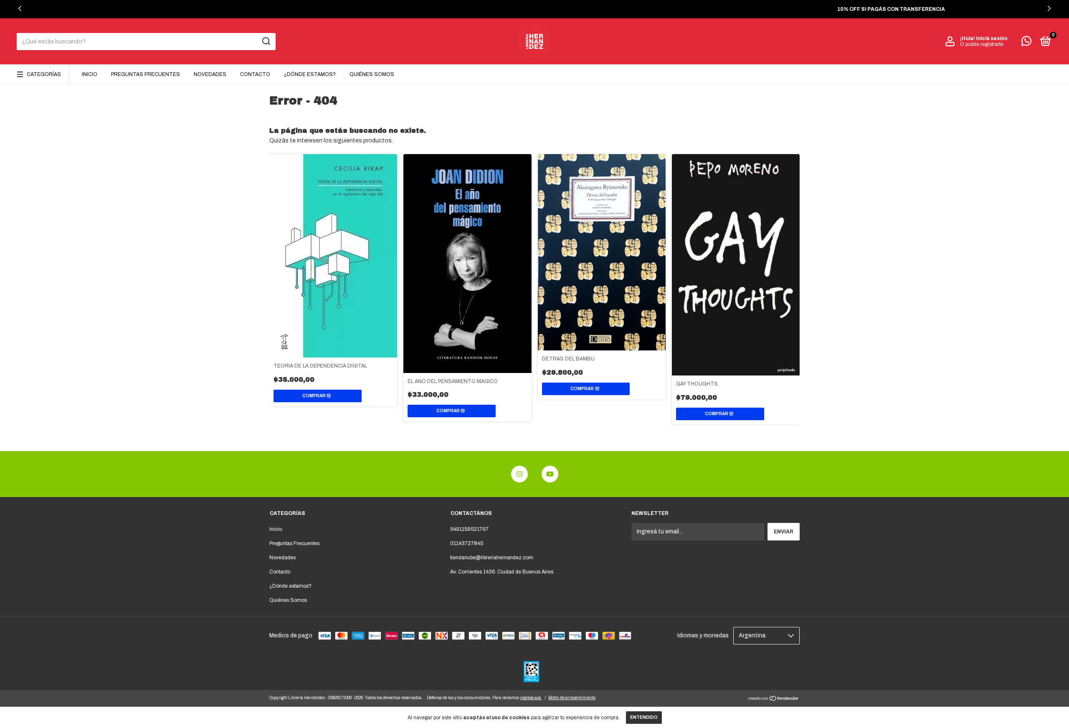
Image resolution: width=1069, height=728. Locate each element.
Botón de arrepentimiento (571, 697)
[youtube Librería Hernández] (550, 474)
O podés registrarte (981, 44)
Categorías (44, 74)
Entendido (644, 717)
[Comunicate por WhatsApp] (1026, 43)
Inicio (89, 74)
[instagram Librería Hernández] (519, 474)
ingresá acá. (531, 697)
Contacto (255, 74)
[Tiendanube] (773, 699)
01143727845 (466, 543)
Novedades (210, 74)
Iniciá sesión (991, 38)
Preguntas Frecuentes (145, 74)
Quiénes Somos (372, 74)
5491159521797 (469, 529)
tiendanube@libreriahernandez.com (491, 558)
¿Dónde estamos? (310, 74)
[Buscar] (266, 41)
